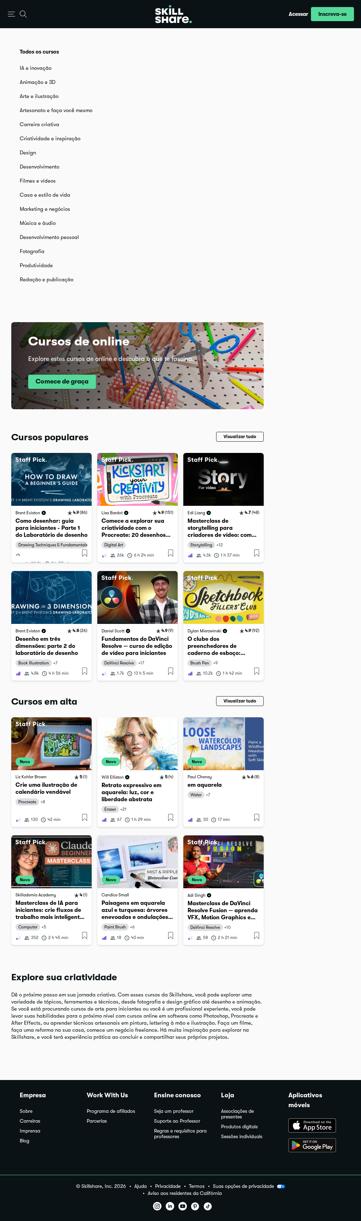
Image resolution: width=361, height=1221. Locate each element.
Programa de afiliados (111, 1111)
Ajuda (140, 1186)
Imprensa (30, 1131)
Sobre (26, 1111)
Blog (24, 1140)
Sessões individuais (241, 1136)
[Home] (173, 14)
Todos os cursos (39, 52)
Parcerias (97, 1121)
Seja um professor (174, 1111)
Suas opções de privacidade (243, 1186)
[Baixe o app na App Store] (314, 1126)
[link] (51, 508)
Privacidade (167, 1186)
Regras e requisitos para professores (180, 1133)
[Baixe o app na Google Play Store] (314, 1146)
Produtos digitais (239, 1126)
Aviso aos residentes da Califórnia (185, 1193)
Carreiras (30, 1121)
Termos (196, 1186)
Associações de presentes (237, 1114)
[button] (11, 14)
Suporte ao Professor (177, 1121)
